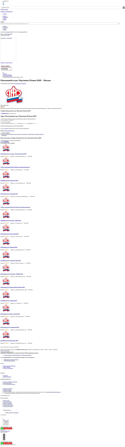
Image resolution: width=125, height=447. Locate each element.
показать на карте (4, 134)
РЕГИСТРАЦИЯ (8, 34)
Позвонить (4, 135)
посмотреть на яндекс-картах (15, 134)
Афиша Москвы (6, 367)
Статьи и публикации (8, 368)
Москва (5, 13)
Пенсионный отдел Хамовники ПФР (9, 193)
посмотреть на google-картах (28, 134)
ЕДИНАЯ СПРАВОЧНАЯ (6, 11)
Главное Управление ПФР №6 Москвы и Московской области (15, 167)
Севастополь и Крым (7, 406)
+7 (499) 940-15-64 (5, 113)
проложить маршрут (39, 134)
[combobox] (63, 7)
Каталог (5, 16)
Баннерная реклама (7, 383)
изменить (4, 9)
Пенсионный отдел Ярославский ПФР (9, 233)
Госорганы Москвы (7, 74)
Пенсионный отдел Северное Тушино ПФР (11, 260)
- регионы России (6, 62)
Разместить (5, 17)
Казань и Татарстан (7, 402)
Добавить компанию (7, 388)
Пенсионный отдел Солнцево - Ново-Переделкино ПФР (14, 153)
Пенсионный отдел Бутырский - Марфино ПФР (12, 274)
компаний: (9, 32)
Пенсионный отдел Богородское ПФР (9, 180)
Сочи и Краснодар (7, 401)
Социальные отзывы (7, 351)
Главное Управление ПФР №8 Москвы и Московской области (18, 355)
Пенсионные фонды (7, 76)
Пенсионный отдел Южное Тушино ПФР (10, 314)
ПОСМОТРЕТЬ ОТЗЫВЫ (20, 83)
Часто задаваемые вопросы (9, 384)
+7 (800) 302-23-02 (5, 140)
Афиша (4, 19)
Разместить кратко (7, 389)
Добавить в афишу (7, 390)
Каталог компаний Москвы (9, 366)
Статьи (4, 18)
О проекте (5, 375)
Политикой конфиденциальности (53, 392)
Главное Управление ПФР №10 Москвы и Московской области (15, 207)
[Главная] (3, 72)
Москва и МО (6, 400)
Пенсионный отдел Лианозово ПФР (9, 247)
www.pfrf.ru (5, 128)
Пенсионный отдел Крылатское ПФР (9, 340)
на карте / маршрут (6, 133)
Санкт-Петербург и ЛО (8, 405)
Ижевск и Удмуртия (7, 404)
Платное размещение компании (10, 381)
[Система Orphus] (7, 70)
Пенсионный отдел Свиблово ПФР (9, 300)
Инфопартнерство (7, 376)
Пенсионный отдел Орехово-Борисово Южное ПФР (13, 287)
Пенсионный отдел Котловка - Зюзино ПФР (11, 220)
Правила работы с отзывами (12, 412)
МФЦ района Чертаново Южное (11, 359)
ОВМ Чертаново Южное (9, 360)
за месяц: (23, 32)
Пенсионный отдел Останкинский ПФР (10, 327)
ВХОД (2, 34)
